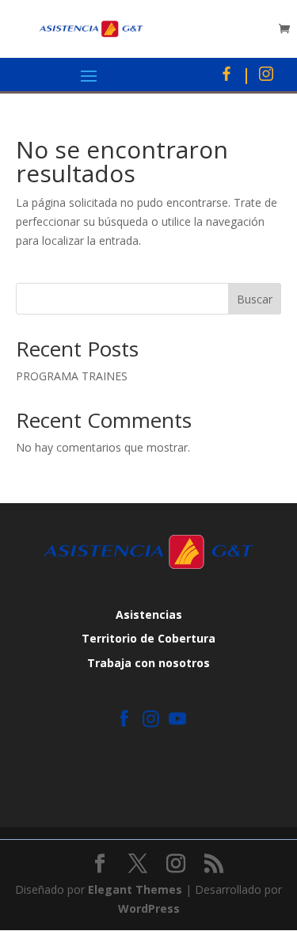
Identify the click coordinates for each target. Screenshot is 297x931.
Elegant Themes (135, 889)
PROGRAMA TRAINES (72, 375)
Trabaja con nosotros (148, 662)
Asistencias (149, 614)
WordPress (149, 908)
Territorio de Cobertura (148, 638)
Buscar (254, 299)
